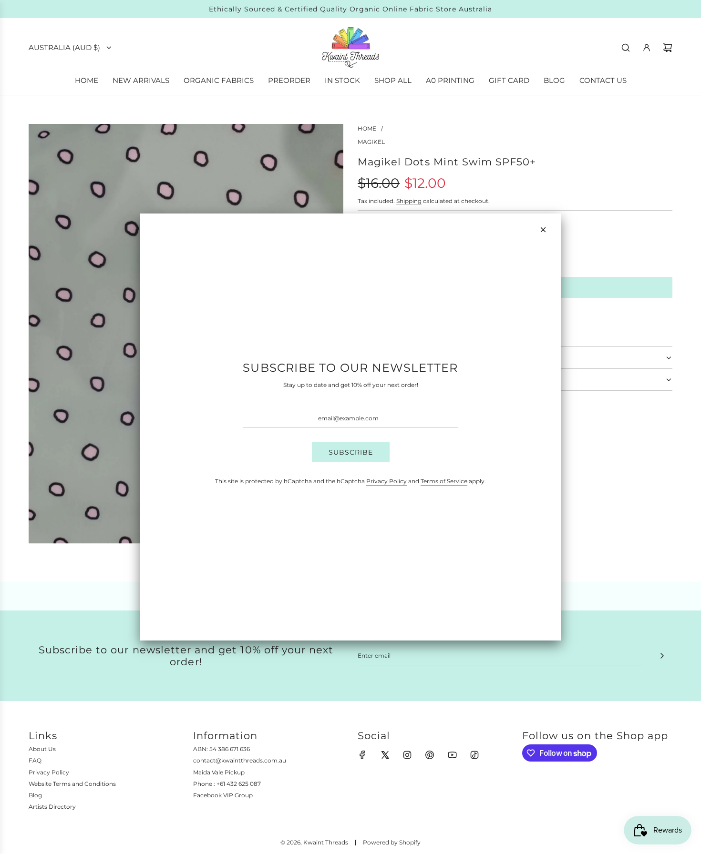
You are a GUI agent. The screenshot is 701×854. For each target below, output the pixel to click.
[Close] (543, 229)
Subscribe (351, 452)
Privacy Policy (386, 481)
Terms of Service (444, 481)
